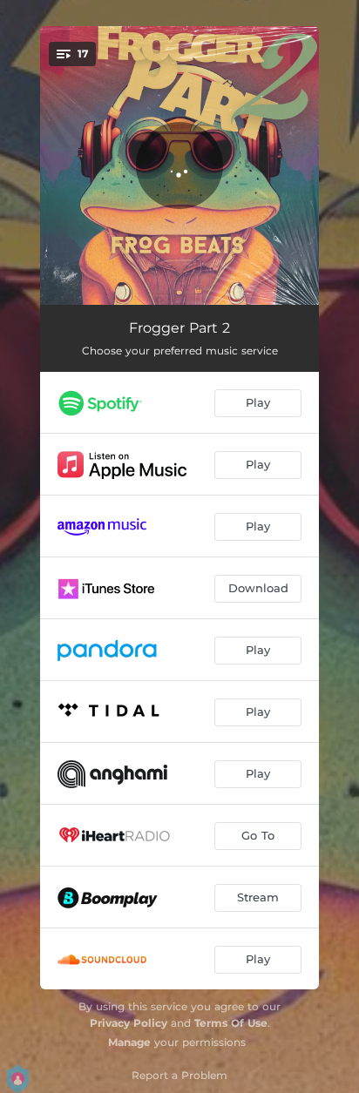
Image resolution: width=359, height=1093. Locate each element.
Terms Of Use (231, 1022)
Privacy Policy (128, 1022)
